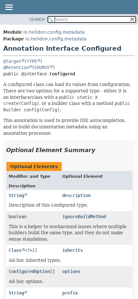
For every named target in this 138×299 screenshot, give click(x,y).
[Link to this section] (99, 150)
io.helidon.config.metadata (54, 32)
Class (15, 250)
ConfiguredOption (29, 271)
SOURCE (42, 67)
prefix (70, 292)
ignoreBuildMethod (84, 216)
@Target (12, 61)
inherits (72, 250)
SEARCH (37, 19)
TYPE (32, 61)
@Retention (16, 67)
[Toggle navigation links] (8, 7)
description (76, 195)
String (16, 195)
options (71, 271)
